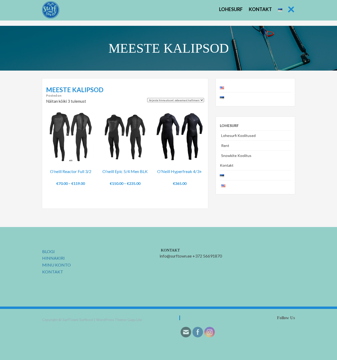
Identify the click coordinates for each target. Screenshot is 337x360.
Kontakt (260, 9)
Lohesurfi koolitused (238, 135)
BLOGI (48, 251)
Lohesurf (231, 9)
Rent (225, 145)
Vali (70, 179)
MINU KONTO (56, 264)
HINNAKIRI (53, 257)
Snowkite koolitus (236, 155)
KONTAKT (52, 271)
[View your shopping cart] (86, 158)
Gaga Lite (134, 320)
